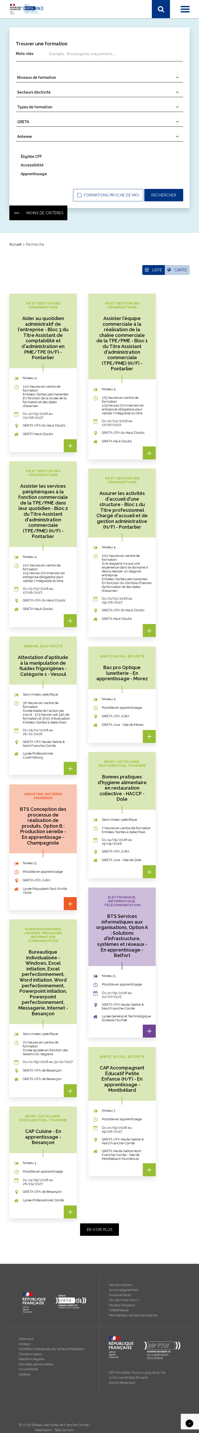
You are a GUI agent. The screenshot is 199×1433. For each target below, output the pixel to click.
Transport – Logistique (33, 97)
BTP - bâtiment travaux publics (40, 111)
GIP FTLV (22, 174)
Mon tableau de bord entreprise (133, 1315)
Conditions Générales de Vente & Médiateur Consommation (52, 1351)
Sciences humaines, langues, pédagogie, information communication (72, 77)
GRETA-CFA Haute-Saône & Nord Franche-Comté (56, 160)
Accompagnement (123, 1290)
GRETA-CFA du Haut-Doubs (38, 153)
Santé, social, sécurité (32, 70)
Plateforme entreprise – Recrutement (45, 203)
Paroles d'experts (122, 1305)
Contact (24, 1344)
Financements (120, 1295)
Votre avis (26, 1339)
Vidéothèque (119, 1310)
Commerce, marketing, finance (40, 117)
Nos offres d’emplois (32, 277)
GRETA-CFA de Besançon (36, 147)
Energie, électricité (30, 57)
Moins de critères (44, 213)
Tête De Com (64, 1430)
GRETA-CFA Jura (28, 271)
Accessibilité (28, 1369)
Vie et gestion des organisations (41, 90)
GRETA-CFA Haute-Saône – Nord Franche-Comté (56, 257)
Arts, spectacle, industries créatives (44, 104)
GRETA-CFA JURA (30, 167)
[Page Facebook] (13, 25)
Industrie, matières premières (39, 63)
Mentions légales (32, 1359)
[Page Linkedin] (24, 25)
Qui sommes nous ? (124, 1300)
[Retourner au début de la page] (189, 1423)
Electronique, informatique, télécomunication (52, 124)
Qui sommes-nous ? (32, 244)
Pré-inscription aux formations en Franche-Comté (56, 196)
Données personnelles (36, 1364)
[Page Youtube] (35, 25)
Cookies (24, 1374)
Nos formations (120, 1285)
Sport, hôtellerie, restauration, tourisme (47, 84)
